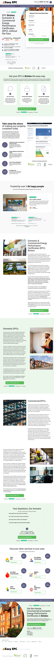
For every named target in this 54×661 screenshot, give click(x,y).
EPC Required (31, 34)
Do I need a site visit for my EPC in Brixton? (19, 516)
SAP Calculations (22, 641)
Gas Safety (10, 641)
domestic (43, 286)
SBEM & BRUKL (34, 641)
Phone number (31, 25)
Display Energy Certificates (43, 280)
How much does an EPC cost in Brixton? (18, 519)
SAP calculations (47, 279)
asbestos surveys (31, 282)
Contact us (31, 634)
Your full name (31, 15)
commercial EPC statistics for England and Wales (37, 288)
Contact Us (45, 298)
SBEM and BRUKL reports (32, 280)
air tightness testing (38, 282)
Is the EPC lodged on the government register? (19, 522)
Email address (31, 20)
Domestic (34, 35)
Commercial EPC (36, 278)
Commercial (44, 35)
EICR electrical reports (44, 278)
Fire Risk (28, 641)
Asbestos (39, 641)
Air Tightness (16, 641)
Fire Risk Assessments (39, 279)
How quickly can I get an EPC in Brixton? (18, 513)
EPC (2, 641)
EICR (6, 641)
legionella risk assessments (37, 283)
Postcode (30, 29)
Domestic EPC (30, 278)
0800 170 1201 (44, 2)
